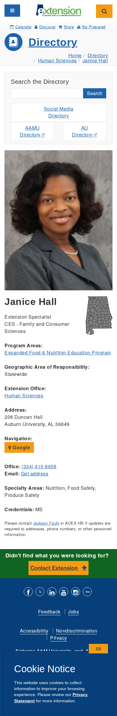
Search (94, 93)
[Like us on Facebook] (28, 592)
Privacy (58, 637)
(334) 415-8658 (39, 466)
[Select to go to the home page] (58, 9)
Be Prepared (94, 27)
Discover (47, 27)
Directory (52, 42)
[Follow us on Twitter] (39, 592)
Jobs (73, 611)
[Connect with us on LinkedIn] (51, 592)
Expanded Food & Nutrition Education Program (57, 352)
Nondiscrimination (77, 630)
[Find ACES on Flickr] (87, 592)
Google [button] (20, 447)
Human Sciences (57, 60)
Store (69, 27)
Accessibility (34, 630)
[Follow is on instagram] (75, 592)
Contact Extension (54, 568)
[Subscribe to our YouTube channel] (63, 592)
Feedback (49, 611)
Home (75, 55)
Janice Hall (95, 60)
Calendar (23, 27)
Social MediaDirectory (59, 112)
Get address (35, 473)
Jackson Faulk (46, 523)
